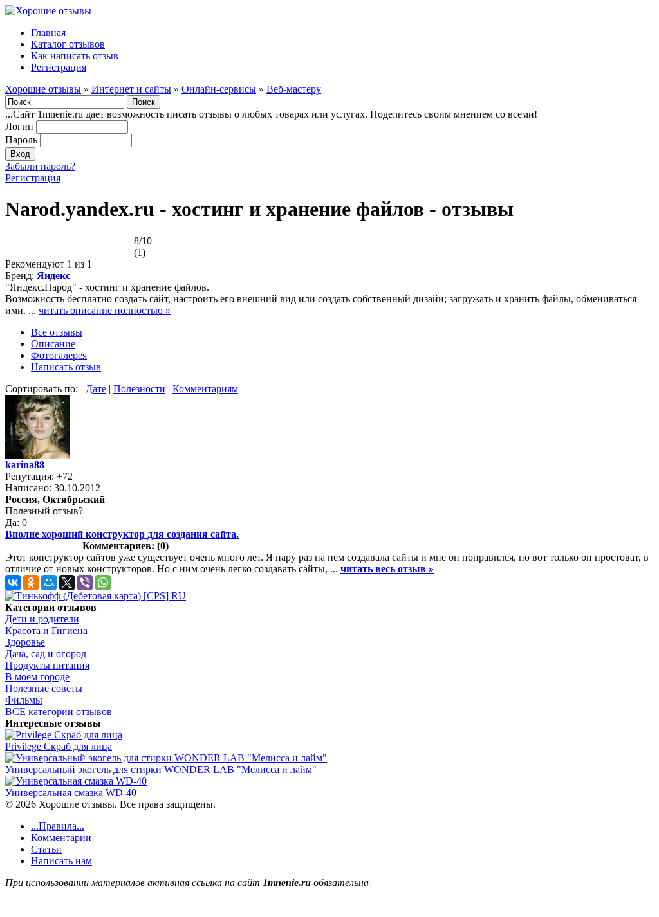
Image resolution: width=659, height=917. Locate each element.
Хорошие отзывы (43, 89)
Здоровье (25, 642)
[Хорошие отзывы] (48, 10)
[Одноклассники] (31, 582)
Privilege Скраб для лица (58, 746)
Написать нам (61, 860)
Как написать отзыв (74, 55)
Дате (96, 388)
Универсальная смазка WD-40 (70, 792)
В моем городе (37, 676)
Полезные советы (43, 688)
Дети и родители (42, 618)
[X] (67, 582)
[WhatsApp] (103, 582)
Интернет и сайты (131, 89)
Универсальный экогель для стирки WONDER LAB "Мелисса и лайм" (161, 769)
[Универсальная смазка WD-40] (76, 781)
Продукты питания (47, 665)
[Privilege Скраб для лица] (63, 734)
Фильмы (23, 700)
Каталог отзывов (68, 44)
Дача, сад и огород (45, 653)
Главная (48, 32)
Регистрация (58, 67)
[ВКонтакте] (13, 582)
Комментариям (205, 388)
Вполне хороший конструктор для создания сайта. (122, 534)
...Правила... (57, 826)
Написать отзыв (66, 366)
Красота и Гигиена (46, 630)
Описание (53, 343)
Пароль (21, 139)
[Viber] (85, 582)
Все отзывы (56, 332)
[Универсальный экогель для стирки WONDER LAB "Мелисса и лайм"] (166, 757)
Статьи (46, 849)
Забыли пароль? (40, 166)
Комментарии (61, 837)
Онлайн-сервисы (218, 89)
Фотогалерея (59, 355)
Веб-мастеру (293, 89)
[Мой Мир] (49, 582)
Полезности (139, 388)
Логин (19, 126)
